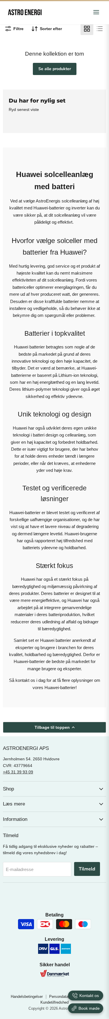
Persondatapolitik (63, 996)
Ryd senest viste (24, 109)
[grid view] (87, 28)
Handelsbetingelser (27, 996)
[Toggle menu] (96, 12)
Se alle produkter (54, 69)
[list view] (99, 28)
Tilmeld (87, 869)
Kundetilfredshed (54, 1002)
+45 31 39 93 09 (18, 772)
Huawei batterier (29, 346)
